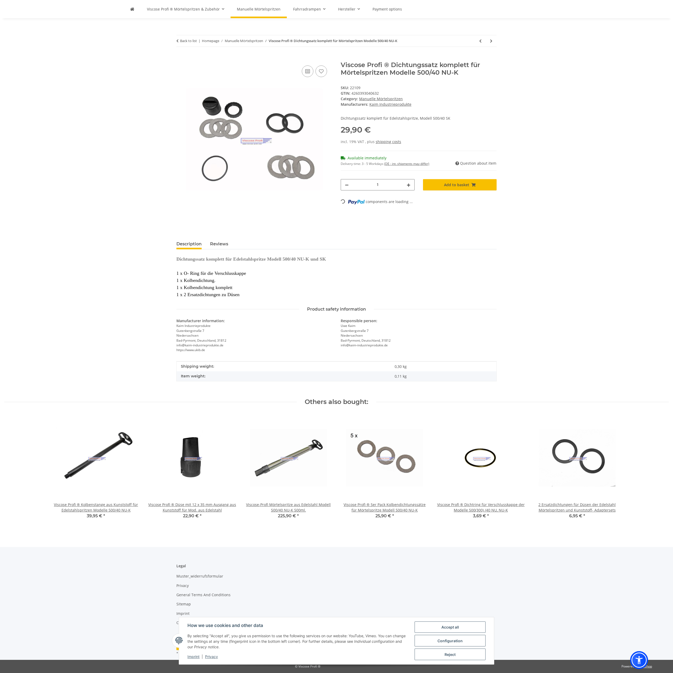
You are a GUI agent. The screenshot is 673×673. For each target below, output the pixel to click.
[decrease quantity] (347, 184)
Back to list (188, 40)
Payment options (387, 9)
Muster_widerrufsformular (199, 576)
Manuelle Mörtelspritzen (381, 98)
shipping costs (388, 141)
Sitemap (183, 603)
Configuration (450, 641)
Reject (450, 654)
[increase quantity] (408, 184)
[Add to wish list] (321, 71)
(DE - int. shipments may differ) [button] (406, 163)
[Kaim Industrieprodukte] (132, 9)
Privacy (211, 656)
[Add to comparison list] (307, 71)
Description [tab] (189, 243)
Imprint (193, 656)
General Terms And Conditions (203, 594)
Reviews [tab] (219, 243)
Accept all (450, 627)
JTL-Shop (645, 666)
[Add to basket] (180, 58)
